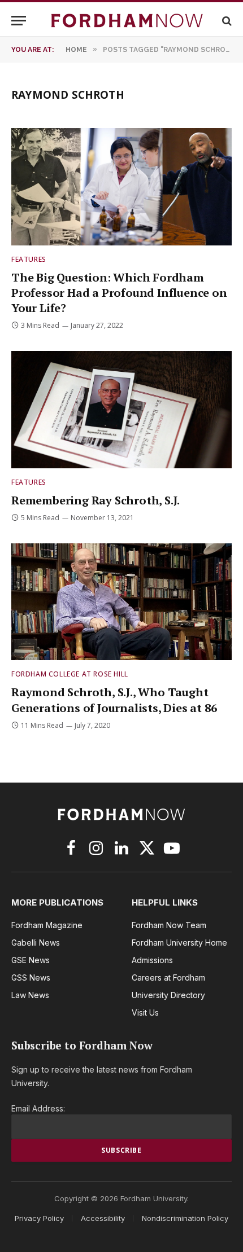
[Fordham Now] (127, 20)
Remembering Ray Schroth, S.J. (95, 500)
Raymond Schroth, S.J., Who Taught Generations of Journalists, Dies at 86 (113, 699)
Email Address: (38, 1108)
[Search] (226, 20)
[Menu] (18, 20)
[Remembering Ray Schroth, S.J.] (121, 409)
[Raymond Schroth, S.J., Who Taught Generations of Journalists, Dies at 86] (121, 601)
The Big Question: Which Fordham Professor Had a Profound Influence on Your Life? (119, 292)
